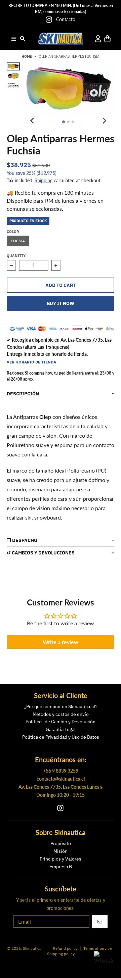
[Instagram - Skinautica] (49, 19)
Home (27, 56)
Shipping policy (61, 953)
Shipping (43, 180)
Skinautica (32, 948)
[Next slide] (104, 121)
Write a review (60, 642)
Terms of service (97, 948)
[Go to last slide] (32, 121)
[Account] (98, 38)
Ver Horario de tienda (31, 361)
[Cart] (107, 38)
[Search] (22, 38)
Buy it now (60, 303)
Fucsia (18, 240)
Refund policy (65, 948)
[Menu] (13, 38)
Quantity (16, 255)
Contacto (65, 19)
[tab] (63, 122)
